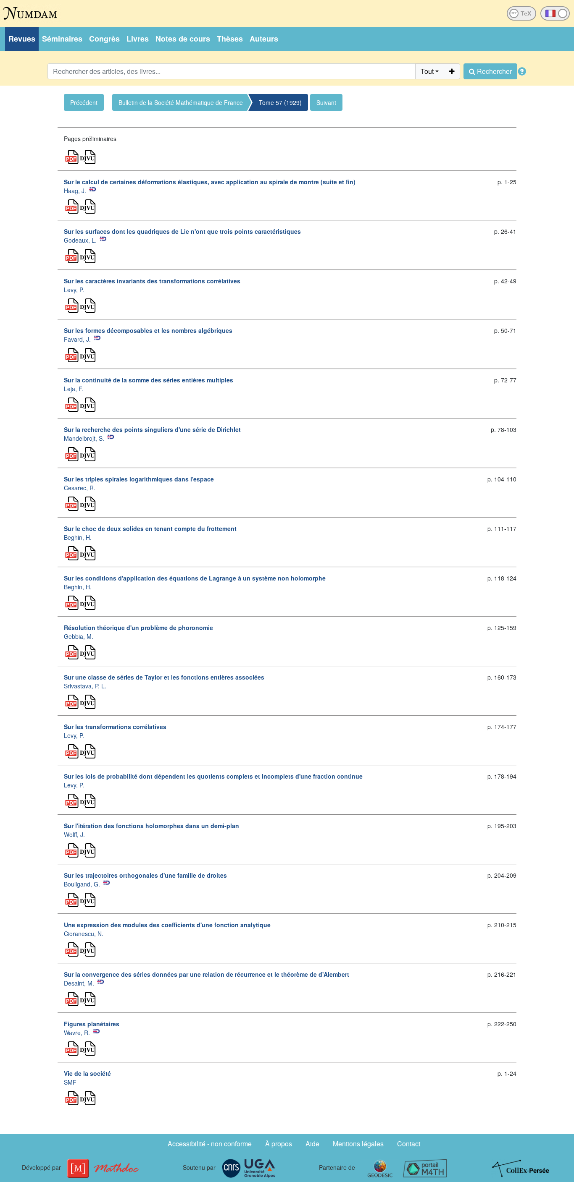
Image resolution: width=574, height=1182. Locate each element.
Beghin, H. (78, 537)
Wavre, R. (77, 1032)
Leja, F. (73, 388)
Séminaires (62, 38)
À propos (278, 1143)
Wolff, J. (74, 834)
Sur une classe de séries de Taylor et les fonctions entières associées (164, 677)
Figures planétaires (91, 1024)
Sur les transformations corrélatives (115, 726)
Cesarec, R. (79, 488)
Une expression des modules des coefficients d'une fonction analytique (167, 924)
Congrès (104, 38)
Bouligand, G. (82, 884)
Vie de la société (87, 1073)
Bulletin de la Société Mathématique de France (180, 102)
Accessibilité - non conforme (210, 1143)
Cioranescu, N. (83, 933)
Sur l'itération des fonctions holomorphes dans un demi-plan (151, 825)
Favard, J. (77, 339)
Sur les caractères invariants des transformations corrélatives (152, 281)
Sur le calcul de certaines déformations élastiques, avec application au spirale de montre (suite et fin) (209, 182)
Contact (408, 1143)
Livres (137, 38)
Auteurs (264, 38)
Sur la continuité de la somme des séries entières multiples (148, 380)
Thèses (230, 38)
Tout (427, 71)
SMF (70, 1082)
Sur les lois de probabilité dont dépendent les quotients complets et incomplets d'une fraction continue (213, 776)
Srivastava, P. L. (85, 686)
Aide (312, 1143)
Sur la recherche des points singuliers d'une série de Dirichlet (152, 429)
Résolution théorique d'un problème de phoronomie (138, 627)
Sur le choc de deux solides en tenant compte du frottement (150, 528)
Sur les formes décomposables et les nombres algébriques (148, 330)
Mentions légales (358, 1143)
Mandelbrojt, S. (84, 438)
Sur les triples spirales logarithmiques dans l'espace (139, 479)
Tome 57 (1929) (280, 102)
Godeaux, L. (80, 240)
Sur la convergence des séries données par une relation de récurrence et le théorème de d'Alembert (206, 974)
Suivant (326, 102)
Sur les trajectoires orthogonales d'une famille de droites (145, 875)
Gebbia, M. (78, 636)
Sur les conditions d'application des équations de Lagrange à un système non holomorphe (195, 578)
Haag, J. (75, 190)
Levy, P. (74, 289)
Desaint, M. (79, 983)
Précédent (83, 102)
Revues (21, 38)
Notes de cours (182, 38)
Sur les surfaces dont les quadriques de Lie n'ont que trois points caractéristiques (182, 231)
